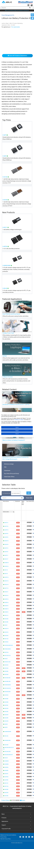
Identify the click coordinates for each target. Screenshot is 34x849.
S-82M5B (6, 764)
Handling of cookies (19, 419)
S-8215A (6, 786)
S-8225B (6, 711)
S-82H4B (6, 744)
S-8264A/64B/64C (8, 754)
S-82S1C (6, 591)
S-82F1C (6, 555)
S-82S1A (6, 595)
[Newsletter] (32, 18)
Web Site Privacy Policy (5, 838)
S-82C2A (6, 652)
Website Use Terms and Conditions (8, 835)
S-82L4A (6, 736)
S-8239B (6, 795)
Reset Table (29, 497)
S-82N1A (6, 602)
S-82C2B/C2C (7, 655)
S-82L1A (6, 615)
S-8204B (6, 671)
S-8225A (6, 708)
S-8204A (6, 668)
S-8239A (6, 792)
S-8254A (6, 674)
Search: (12, 498)
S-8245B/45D (7, 681)
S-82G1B (6, 632)
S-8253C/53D (7, 661)
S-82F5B (6, 705)
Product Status (5, 800)
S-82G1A (6, 628)
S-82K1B (6, 537)
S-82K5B (6, 770)
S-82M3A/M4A (7, 731)
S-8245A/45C (7, 677)
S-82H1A (6, 540)
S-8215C (6, 783)
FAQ (5, 467)
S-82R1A (6, 599)
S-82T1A (6, 588)
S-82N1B (6, 605)
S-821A (6, 570)
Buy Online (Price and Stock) (11, 473)
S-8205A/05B (7, 691)
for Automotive (16, 493)
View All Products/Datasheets (18, 55)
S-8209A (6, 714)
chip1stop (29, 522)
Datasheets (7, 470)
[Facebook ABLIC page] (20, 837)
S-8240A (6, 618)
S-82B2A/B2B (7, 649)
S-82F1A (6, 548)
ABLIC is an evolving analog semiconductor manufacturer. (17, 10)
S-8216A (6, 638)
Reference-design (9, 464)
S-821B (6, 573)
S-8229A (6, 721)
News (3, 814)
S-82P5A (6, 776)
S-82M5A (6, 761)
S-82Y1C (6, 522)
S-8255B (6, 698)
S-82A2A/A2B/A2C (8, 645)
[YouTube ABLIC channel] (32, 837)
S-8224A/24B (7, 751)
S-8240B (6, 622)
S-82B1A (6, 608)
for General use (6, 493)
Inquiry (28, 493)
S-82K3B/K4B (7, 740)
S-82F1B (6, 551)
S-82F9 (6, 727)
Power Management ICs (8, 15)
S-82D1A (6, 577)
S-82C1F (6, 559)
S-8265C (6, 773)
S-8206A (6, 641)
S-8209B (6, 717)
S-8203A (6, 665)
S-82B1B (6, 612)
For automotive (15, 27)
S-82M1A (6, 562)
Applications (5, 821)
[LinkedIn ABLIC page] (26, 837)
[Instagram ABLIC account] (23, 837)
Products (4, 817)
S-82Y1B (6, 526)
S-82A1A (6, 566)
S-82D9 (6, 724)
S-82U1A (6, 584)
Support (4, 825)
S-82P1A (6, 530)
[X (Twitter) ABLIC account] (29, 837)
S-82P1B (6, 533)
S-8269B (6, 789)
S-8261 (6, 625)
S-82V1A (6, 580)
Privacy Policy (3, 836)
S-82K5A (6, 767)
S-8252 (6, 658)
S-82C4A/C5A (7, 688)
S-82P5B (6, 780)
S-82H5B (6, 702)
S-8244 (6, 757)
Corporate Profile (6, 828)
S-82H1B (6, 544)
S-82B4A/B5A (7, 684)
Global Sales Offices (9, 476)
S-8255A (6, 695)
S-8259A (6, 635)
